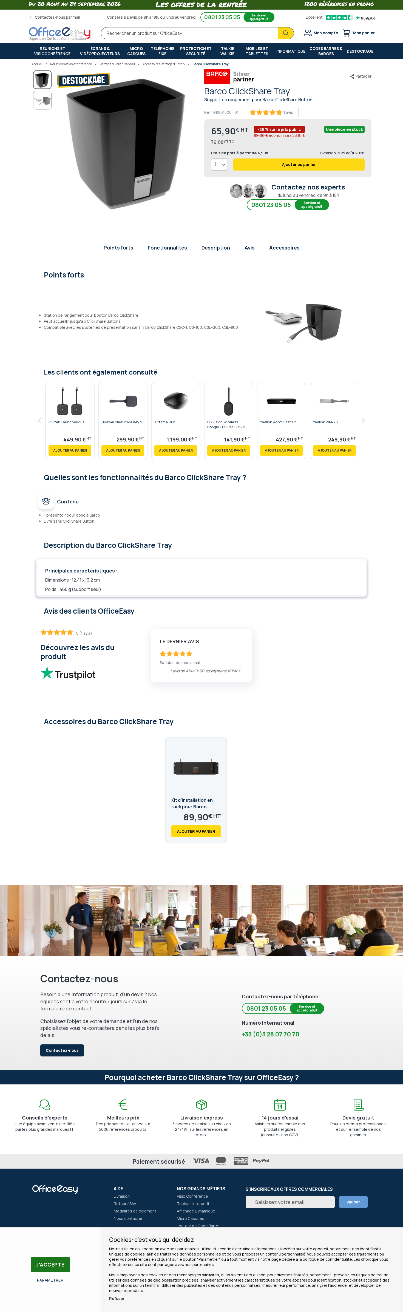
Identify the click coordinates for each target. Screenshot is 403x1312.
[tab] (201, 274)
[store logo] (59, 34)
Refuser (116, 1298)
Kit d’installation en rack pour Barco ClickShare (192, 806)
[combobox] (197, 33)
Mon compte (326, 32)
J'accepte (50, 1264)
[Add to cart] (70, 450)
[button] (42, 100)
